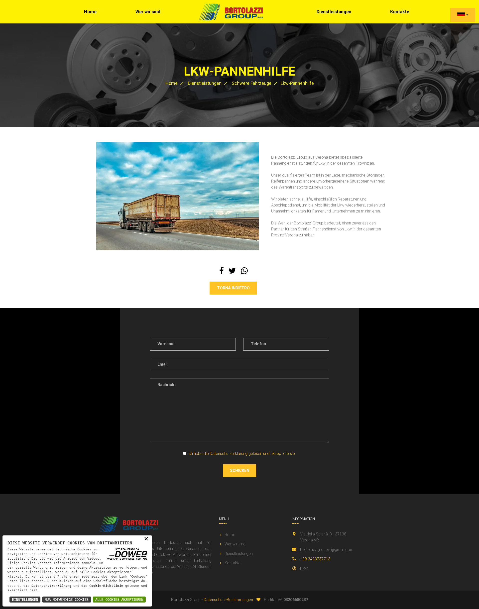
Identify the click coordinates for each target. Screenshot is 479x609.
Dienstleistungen (334, 11)
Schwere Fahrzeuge (251, 83)
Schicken (239, 470)
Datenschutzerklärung (51, 586)
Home (90, 11)
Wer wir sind (147, 11)
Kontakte (232, 563)
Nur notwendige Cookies (67, 600)
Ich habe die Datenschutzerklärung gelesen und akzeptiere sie (241, 453)
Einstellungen (25, 600)
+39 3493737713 (315, 559)
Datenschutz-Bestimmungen (228, 599)
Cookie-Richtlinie (106, 586)
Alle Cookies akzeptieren (119, 600)
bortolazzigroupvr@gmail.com (327, 549)
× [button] (146, 538)
